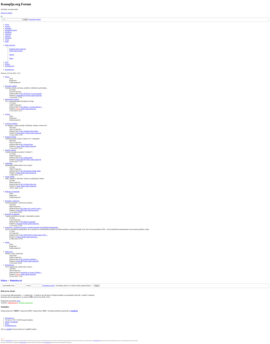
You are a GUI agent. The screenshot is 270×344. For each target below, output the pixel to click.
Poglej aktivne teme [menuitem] (15, 51)
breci (18, 301)
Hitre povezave (10, 45)
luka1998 (19, 210)
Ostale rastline (9, 177)
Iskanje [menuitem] (11, 55)
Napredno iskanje (35, 19)
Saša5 (18, 173)
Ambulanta (8, 163)
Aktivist (7, 36)
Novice (7, 26)
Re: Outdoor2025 (26, 158)
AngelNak (74, 311)
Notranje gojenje (10, 137)
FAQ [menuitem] (6, 62)
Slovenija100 (20, 159)
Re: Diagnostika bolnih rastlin (31, 171)
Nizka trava (9, 252)
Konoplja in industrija (12, 214)
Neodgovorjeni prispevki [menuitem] (17, 49)
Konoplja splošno (11, 86)
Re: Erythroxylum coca (28, 184)
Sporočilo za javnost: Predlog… (31, 272)
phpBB (8, 329)
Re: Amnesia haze (27, 144)
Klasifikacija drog (11, 30)
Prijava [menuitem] (7, 64)
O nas (7, 40)
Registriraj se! (16, 280)
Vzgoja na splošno (11, 123)
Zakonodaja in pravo (12, 99)
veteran (18, 237)
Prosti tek (8, 34)
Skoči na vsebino (6, 13)
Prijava (4, 280)
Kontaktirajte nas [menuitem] (10, 326)
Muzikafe (8, 38)
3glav (18, 146)
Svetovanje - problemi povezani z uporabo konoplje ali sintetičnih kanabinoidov (31, 227)
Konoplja (8, 28)
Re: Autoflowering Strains (29, 131)
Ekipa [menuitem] (11, 58)
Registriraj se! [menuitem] (9, 66)
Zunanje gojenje (10, 150)
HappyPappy (20, 133)
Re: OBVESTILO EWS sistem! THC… (34, 235)
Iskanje (25, 19)
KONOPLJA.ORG (8, 340)
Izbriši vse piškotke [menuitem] (11, 322)
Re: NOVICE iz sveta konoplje (31, 94)
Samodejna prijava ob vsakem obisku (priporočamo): (73, 285)
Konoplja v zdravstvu (12, 201)
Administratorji (13, 303)
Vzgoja (7, 114)
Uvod (7, 24)
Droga (7, 77)
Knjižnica (8, 32)
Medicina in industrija (12, 191)
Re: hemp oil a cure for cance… (31, 208)
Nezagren (19, 224)
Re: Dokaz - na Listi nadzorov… (32, 107)
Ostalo (7, 242)
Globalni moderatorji (26, 303)
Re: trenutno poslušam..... (29, 259)
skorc (18, 109)
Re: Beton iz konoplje (28, 222)
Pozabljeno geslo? (49, 285)
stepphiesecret (21, 95)
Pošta (7, 41)
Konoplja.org (9, 69)
